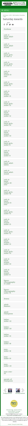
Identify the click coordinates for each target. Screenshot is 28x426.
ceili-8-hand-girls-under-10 (8, 251)
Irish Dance (5, 15)
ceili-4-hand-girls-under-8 (8, 143)
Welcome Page (9, 410)
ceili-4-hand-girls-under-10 (8, 123)
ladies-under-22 (7, 320)
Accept (9, 424)
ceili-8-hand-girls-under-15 (8, 212)
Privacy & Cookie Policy (17, 424)
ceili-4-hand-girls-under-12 (8, 103)
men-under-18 (7, 350)
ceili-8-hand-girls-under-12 (8, 231)
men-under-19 (7, 357)
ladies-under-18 (7, 343)
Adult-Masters (7, 305)
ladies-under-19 (7, 335)
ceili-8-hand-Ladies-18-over (8, 182)
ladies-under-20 (7, 328)
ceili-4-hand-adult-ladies (9, 36)
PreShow (7, 29)
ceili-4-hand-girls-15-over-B (8, 64)
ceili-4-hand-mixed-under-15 (7, 93)
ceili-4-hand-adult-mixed (9, 45)
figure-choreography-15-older (10, 282)
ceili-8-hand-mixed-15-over (8, 202)
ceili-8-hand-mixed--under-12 (7, 241)
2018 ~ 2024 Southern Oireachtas (17, 15)
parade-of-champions (8, 380)
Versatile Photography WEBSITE (14, 412)
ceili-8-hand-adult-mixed (9, 172)
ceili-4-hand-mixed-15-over (8, 73)
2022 (5, 16)
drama (6, 299)
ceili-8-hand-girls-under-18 (8, 192)
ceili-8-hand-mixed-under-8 (7, 272)
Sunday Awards (20, 393)
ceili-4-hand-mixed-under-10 (7, 133)
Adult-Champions (8, 313)
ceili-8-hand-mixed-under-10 (7, 261)
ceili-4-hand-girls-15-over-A (8, 54)
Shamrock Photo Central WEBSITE (15, 410)
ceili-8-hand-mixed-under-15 (7, 221)
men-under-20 (7, 365)
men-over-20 (8, 372)
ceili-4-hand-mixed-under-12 (7, 113)
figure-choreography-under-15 (10, 291)
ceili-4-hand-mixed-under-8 (7, 153)
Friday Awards (7, 393)
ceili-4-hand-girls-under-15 (8, 83)
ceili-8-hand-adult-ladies (9, 163)
